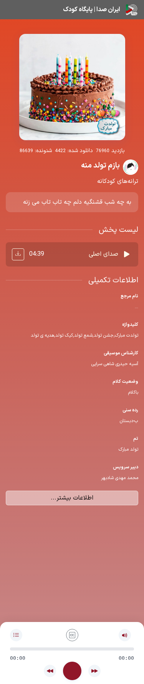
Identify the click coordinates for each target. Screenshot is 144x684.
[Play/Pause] (72, 671)
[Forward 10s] (94, 671)
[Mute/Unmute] (125, 635)
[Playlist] (16, 635)
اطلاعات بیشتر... (72, 498)
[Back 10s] (50, 671)
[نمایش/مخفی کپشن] (72, 635)
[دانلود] (18, 254)
